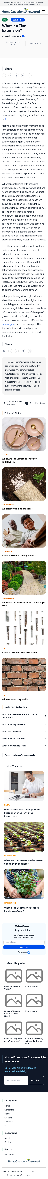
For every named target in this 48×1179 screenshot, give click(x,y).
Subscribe (24, 947)
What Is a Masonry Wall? (15, 699)
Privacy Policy (7, 1175)
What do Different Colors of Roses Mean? (12, 1013)
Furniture (8, 1121)
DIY (3, 648)
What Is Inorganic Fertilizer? (17, 508)
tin (5, 119)
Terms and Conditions (21, 1175)
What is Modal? (31, 986)
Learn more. (36, 4)
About (7, 1138)
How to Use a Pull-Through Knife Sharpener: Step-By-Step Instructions (22, 813)
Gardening (8, 504)
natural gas (8, 324)
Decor (5, 454)
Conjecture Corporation (28, 1171)
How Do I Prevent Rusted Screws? (20, 652)
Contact (8, 1142)
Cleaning (7, 551)
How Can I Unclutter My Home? (19, 555)
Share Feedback (37, 403)
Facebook (9, 1154)
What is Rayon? (31, 1011)
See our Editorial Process (14, 403)
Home (7, 804)
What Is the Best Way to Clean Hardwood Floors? (34, 1041)
